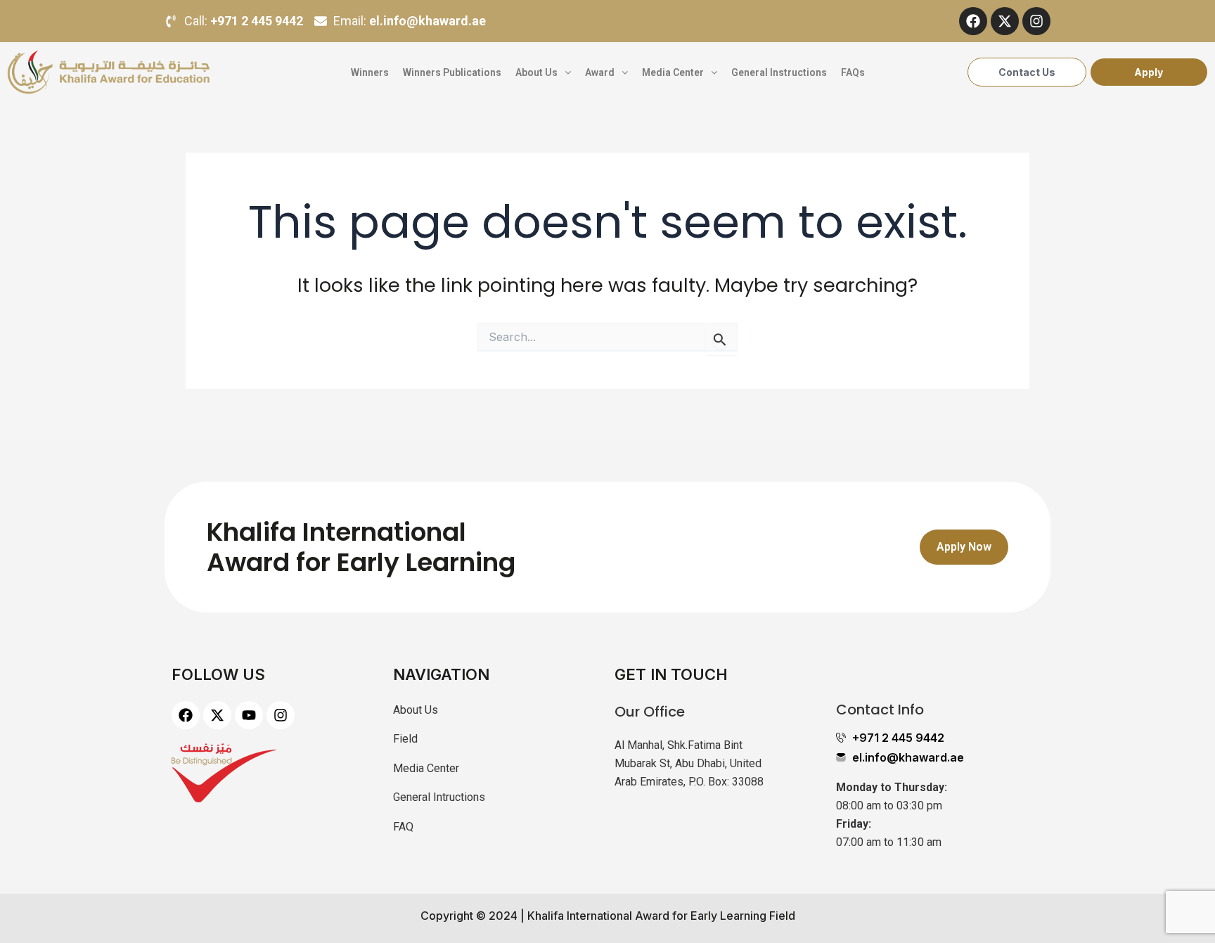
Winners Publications (452, 72)
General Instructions (779, 72)
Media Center (673, 72)
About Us (536, 72)
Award (600, 72)
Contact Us (1026, 72)
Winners (370, 72)
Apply (1148, 72)
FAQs (853, 72)
